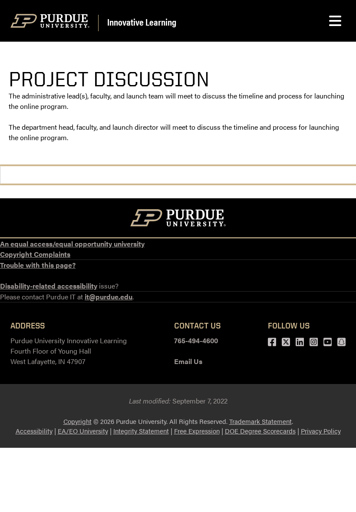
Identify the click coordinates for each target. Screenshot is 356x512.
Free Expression (197, 430)
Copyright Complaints (35, 254)
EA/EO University (83, 430)
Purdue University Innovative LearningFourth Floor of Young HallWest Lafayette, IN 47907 (68, 350)
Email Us (188, 361)
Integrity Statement (141, 430)
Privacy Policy (321, 430)
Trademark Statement (260, 421)
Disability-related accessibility (48, 286)
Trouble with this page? (38, 265)
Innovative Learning (141, 22)
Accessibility (34, 430)
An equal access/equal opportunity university (72, 244)
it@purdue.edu (108, 297)
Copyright (77, 421)
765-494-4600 (196, 340)
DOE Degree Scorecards (260, 430)
